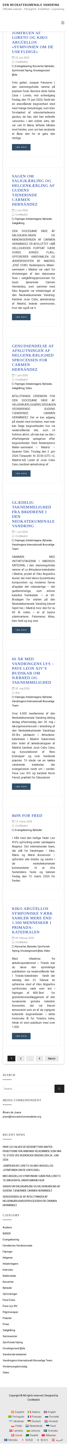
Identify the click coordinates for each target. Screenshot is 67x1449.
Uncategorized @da (31, 950)
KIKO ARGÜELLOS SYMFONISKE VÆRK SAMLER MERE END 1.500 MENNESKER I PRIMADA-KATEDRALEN (32, 920)
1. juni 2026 (21, 375)
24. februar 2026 (24, 938)
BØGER (7, 1233)
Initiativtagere (33, 218)
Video (29, 388)
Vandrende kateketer (15, 1354)
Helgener (8, 1257)
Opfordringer (10, 1294)
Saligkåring (18, 223)
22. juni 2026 (22, 57)
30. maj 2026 (22, 688)
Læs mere (21, 147)
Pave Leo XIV (10, 1306)
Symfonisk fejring (22, 70)
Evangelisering (23, 66)
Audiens (7, 1227)
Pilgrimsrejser (10, 1312)
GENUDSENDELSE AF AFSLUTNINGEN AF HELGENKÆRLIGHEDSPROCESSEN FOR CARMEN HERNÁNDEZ (33, 358)
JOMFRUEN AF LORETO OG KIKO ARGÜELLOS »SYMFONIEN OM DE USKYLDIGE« (32, 42)
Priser (6, 1324)
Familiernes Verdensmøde (17, 1245)
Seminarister (10, 1336)
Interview (8, 1269)
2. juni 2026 (21, 210)
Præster (7, 1318)
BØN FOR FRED (27, 815)
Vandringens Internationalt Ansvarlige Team (27, 1360)
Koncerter (38, 66)
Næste (51, 1058)
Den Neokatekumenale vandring (31, 5)
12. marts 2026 (23, 821)
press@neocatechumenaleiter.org (22, 1116)
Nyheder (49, 66)
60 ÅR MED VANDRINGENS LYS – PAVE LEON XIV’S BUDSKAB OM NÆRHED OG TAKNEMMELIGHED (33, 671)
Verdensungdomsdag (15, 1366)
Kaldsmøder (9, 1275)
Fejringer (20, 218)
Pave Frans (9, 1300)
